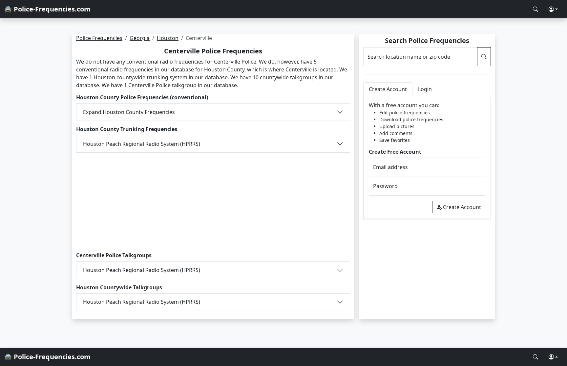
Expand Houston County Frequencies (129, 112)
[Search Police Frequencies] (535, 9)
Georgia (140, 38)
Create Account (462, 207)
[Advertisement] (213, 201)
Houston (167, 38)
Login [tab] (425, 89)
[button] (553, 9)
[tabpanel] (427, 157)
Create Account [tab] (388, 89)
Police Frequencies (99, 38)
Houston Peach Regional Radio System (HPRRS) (141, 143)
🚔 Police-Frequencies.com (47, 9)
